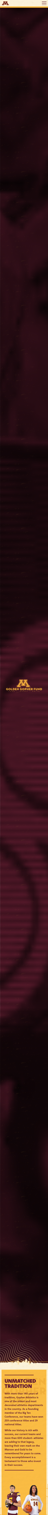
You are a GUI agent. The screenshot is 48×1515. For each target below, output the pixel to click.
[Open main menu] (44, 3)
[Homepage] (5, 3)
